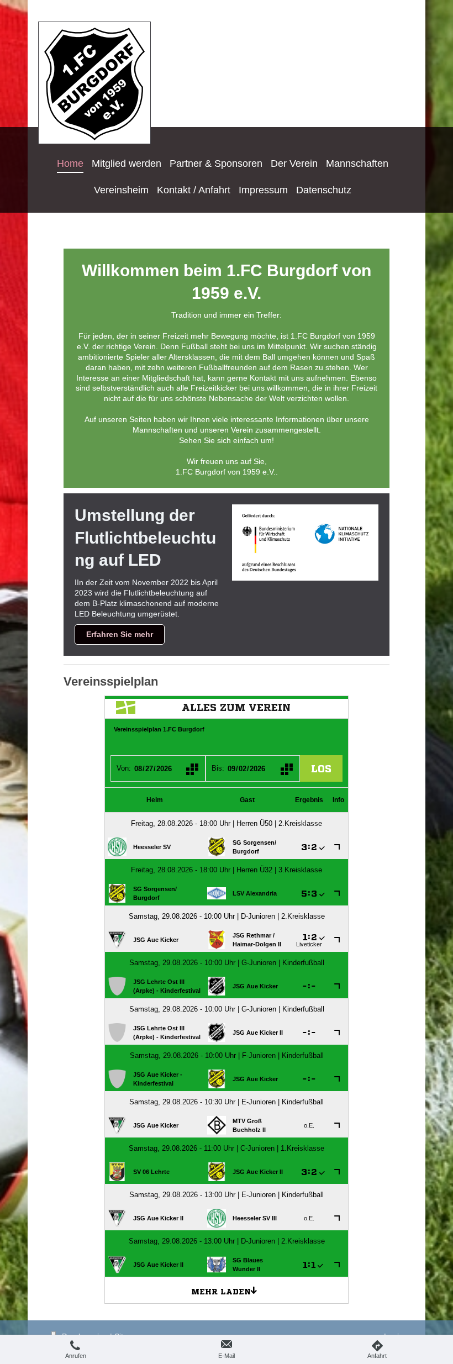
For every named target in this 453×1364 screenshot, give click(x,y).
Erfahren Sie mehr (119, 634)
